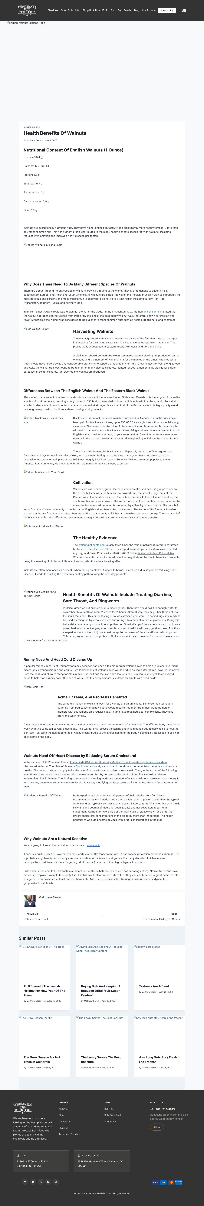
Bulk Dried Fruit (112, 1115)
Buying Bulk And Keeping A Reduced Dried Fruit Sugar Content (101, 990)
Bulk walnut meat (34, 871)
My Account (149, 10)
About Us (64, 1108)
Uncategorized (32, 127)
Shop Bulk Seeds (121, 10)
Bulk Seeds (110, 1121)
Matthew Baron (34, 140)
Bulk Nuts (109, 1108)
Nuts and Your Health (36, 917)
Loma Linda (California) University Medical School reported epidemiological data (118, 762)
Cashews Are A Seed (154, 986)
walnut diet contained (92, 544)
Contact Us (64, 1121)
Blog (136, 10)
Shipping (63, 1128)
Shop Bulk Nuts (70, 10)
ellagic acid (93, 845)
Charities (52, 10)
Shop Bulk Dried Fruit (95, 10)
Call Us (156, 1127)
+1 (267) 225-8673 (162, 1109)
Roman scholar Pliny (150, 311)
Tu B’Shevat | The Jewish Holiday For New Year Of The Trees (44, 990)
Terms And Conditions (70, 1134)
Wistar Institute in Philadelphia (156, 553)
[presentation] (44, 962)
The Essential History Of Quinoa (161, 917)
